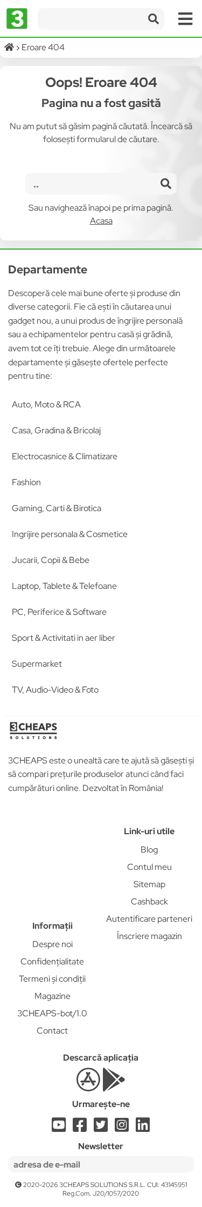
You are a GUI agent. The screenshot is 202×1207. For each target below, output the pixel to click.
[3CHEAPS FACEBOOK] (79, 1128)
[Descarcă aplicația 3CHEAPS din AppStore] (88, 1085)
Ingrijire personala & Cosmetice (70, 534)
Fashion (26, 482)
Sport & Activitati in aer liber (63, 637)
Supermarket (37, 663)
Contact (52, 1030)
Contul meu (149, 867)
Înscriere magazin (149, 936)
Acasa (101, 220)
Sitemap (149, 884)
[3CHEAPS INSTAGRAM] (121, 1128)
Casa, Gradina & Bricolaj (56, 430)
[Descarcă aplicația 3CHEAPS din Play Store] (114, 1085)
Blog (149, 849)
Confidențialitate (52, 961)
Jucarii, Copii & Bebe (50, 560)
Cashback (149, 901)
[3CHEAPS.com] (16, 19)
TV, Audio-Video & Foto (55, 689)
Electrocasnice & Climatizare (64, 456)
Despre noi (52, 944)
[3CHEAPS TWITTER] (100, 1128)
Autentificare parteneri (149, 918)
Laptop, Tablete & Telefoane (64, 586)
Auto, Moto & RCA (46, 404)
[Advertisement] (52, 861)
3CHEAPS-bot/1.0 (52, 1013)
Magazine (52, 996)
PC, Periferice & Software (59, 612)
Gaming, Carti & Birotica (56, 508)
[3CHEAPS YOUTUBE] (58, 1128)
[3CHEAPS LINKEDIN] (142, 1128)
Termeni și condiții (52, 978)
